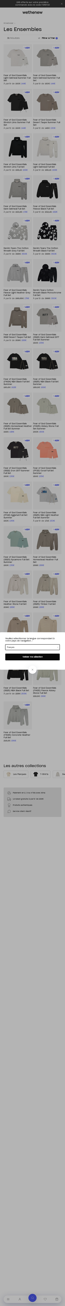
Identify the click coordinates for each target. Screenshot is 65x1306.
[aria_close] (32, 670)
